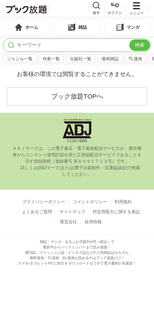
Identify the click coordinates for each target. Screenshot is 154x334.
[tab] (26, 27)
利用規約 (123, 201)
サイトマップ (72, 211)
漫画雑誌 (110, 58)
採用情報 (93, 221)
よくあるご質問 (37, 211)
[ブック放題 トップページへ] (26, 8)
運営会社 (68, 221)
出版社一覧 (80, 58)
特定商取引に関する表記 (116, 211)
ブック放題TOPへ (77, 96)
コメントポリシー (90, 201)
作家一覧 (51, 58)
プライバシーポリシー (43, 201)
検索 (139, 45)
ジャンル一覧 (20, 58)
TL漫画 (135, 58)
